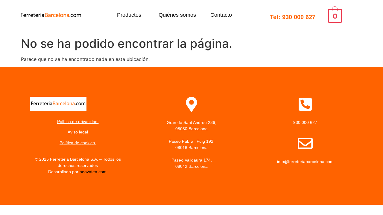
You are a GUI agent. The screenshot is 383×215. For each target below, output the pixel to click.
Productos (129, 15)
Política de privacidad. (78, 121)
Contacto (221, 15)
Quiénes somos (177, 15)
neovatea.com (94, 171)
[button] (130, 15)
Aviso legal (78, 132)
